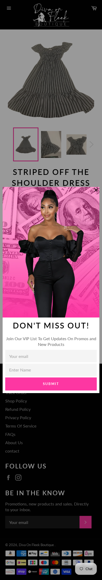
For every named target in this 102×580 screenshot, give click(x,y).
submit (51, 384)
